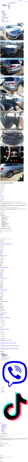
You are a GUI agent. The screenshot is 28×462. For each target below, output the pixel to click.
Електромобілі (3, 12)
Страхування (4, 14)
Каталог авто (3, 431)
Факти (2, 429)
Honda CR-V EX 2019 (3, 289)
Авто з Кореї (3, 11)
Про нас (3, 430)
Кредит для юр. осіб (4, 427)
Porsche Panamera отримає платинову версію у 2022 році (9, 348)
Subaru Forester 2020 (3, 312)
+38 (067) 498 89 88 (5, 433)
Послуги (3, 13)
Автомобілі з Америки (5, 438)
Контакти (3, 19)
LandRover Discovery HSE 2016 (5, 317)
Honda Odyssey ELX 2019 (4, 267)
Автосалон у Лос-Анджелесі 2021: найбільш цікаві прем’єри (9, 345)
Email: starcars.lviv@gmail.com (5, 358)
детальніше (1, 250)
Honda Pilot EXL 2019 (3, 255)
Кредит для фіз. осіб (5, 17)
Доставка (3, 426)
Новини (3, 18)
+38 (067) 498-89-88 (20, 0)
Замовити (1, 197)
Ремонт (4, 15)
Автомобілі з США (4, 424)
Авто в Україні (3, 10)
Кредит (3, 16)
